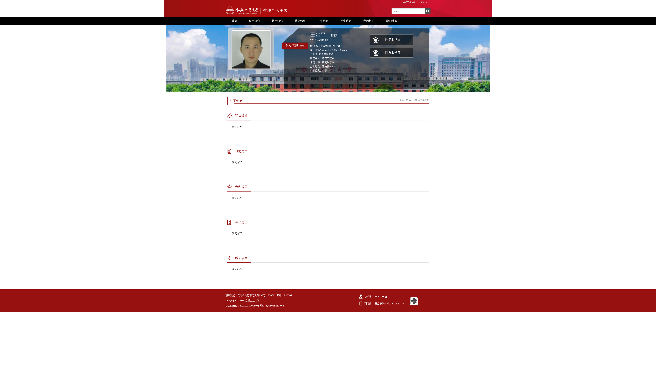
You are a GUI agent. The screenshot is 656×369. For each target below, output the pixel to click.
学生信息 (345, 20)
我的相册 (368, 20)
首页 (234, 20)
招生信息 (323, 20)
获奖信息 (300, 20)
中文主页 (413, 100)
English (424, 2)
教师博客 (391, 20)
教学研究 (277, 20)
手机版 (367, 303)
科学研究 (254, 20)
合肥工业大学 (409, 2)
